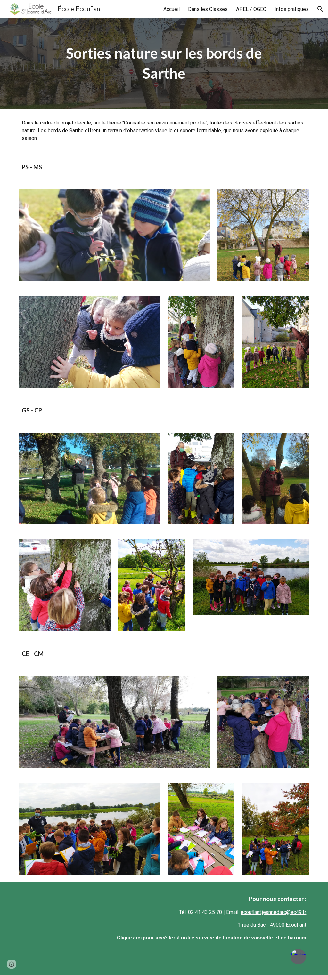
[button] (320, 9)
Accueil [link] (171, 9)
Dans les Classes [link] (208, 9)
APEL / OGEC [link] (251, 9)
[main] (164, 63)
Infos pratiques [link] (292, 9)
